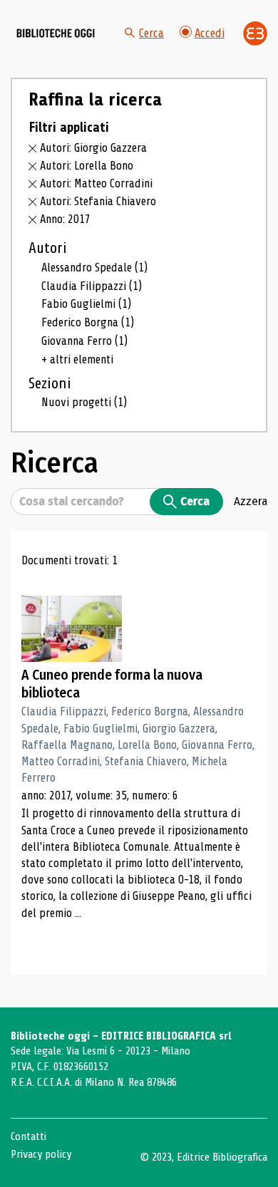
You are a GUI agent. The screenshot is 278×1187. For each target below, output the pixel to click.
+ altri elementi (77, 359)
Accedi (210, 33)
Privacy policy (41, 1154)
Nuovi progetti (84, 402)
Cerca (151, 33)
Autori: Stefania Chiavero (98, 201)
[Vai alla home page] (56, 33)
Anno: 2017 (65, 219)
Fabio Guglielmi (86, 304)
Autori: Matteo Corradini (96, 183)
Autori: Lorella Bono (86, 165)
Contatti (28, 1136)
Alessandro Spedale (94, 267)
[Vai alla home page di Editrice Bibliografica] (255, 33)
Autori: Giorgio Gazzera (93, 148)
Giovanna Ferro (84, 341)
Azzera (250, 501)
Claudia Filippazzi (91, 286)
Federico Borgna (87, 322)
